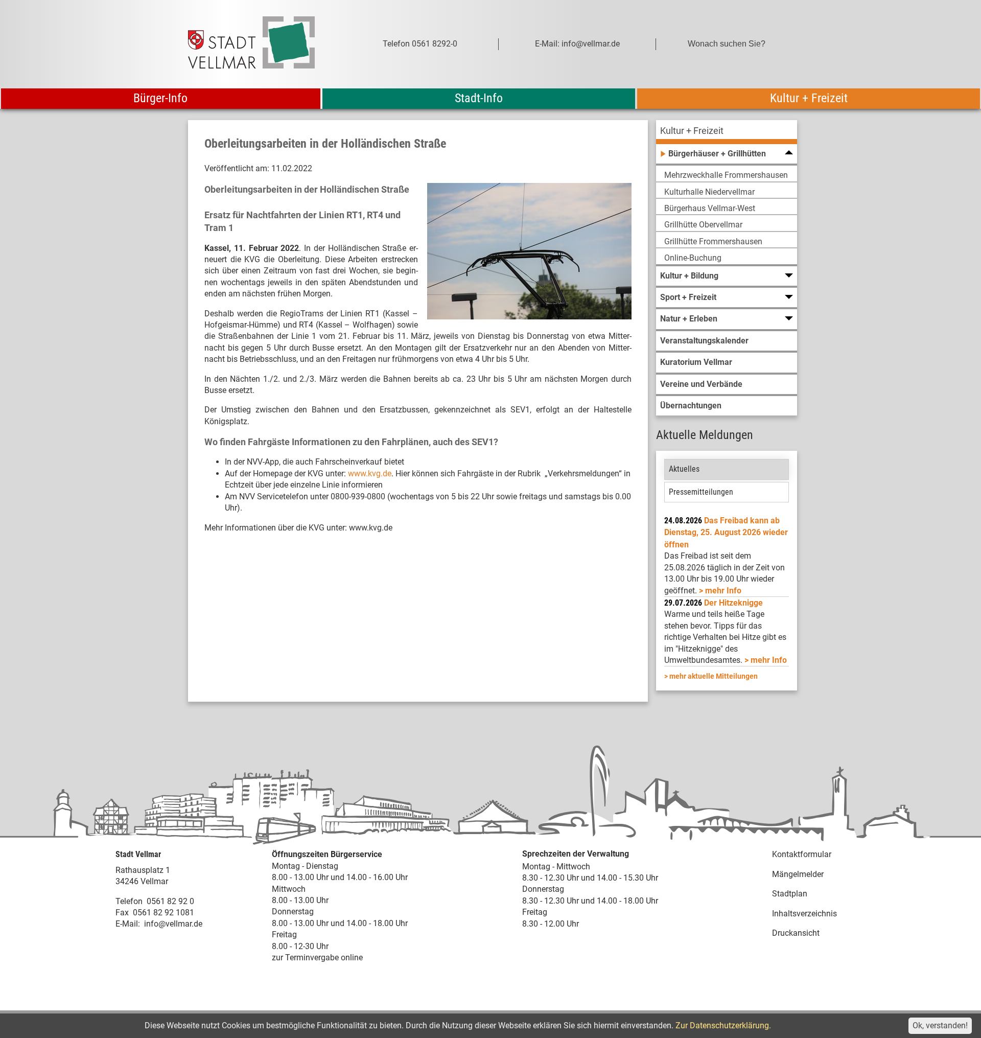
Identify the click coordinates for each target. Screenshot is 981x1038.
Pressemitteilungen (701, 492)
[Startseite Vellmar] (262, 44)
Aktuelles (684, 469)
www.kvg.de (369, 473)
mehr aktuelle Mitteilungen (713, 676)
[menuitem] (726, 132)
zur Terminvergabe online (317, 957)
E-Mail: (127, 924)
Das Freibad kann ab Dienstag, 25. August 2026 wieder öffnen (726, 532)
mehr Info (723, 590)
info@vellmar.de (173, 924)
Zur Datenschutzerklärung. (723, 1025)
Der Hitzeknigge (733, 603)
